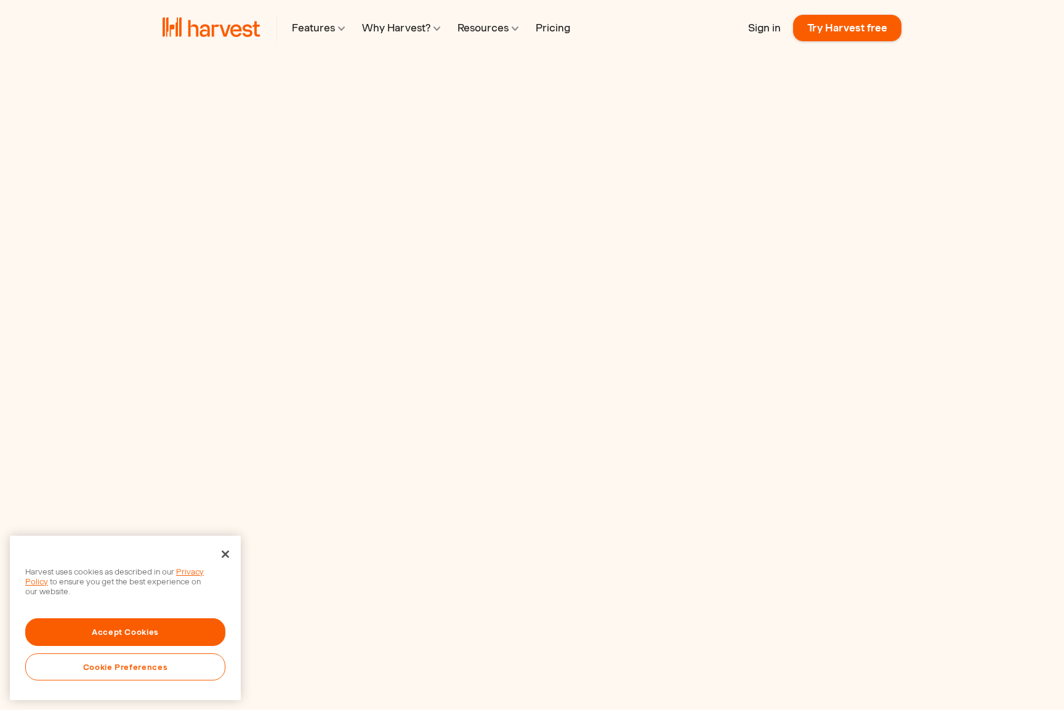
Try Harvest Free (226, 339)
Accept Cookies (125, 632)
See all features (362, 373)
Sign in (764, 28)
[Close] (225, 554)
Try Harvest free (847, 28)
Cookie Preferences (125, 667)
